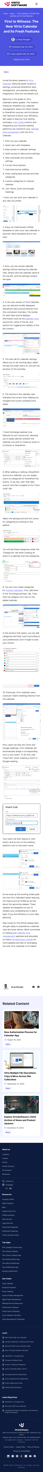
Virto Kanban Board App (11, 1259)
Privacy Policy (9, 1447)
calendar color (32, 319)
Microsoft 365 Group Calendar (15, 1406)
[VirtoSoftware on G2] (17, 1456)
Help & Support (7, 1203)
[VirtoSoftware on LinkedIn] (8, 1456)
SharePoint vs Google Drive (14, 1356)
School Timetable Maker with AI (16, 1369)
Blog (12, 13)
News (6, 72)
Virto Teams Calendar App (11, 1255)
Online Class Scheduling (11, 1311)
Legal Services (7, 1223)
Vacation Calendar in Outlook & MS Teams (19, 1342)
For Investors (6, 1170)
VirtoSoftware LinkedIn (22, 939)
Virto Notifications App (10, 1267)
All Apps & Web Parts (9, 1271)
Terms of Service (33, 1447)
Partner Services (8, 1166)
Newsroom (6, 1174)
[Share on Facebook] (34, 987)
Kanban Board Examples (13, 1387)
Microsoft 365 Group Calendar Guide (18, 1346)
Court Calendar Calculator (11, 1315)
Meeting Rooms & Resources (12, 1303)
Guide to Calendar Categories (15, 1364)
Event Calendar (7, 1291)
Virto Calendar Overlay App (12, 1247)
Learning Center (8, 1199)
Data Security (7, 1219)
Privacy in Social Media (21, 1451)
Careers (5, 1158)
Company (5, 1154)
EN (10, 1188)
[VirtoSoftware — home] (21, 1425)
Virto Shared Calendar (10, 1251)
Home (6, 13)
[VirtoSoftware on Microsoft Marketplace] (12, 1456)
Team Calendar (7, 1283)
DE (7, 1188)
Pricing (4, 1162)
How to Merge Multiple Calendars (16, 1350)
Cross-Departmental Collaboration (16, 1379)
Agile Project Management (11, 1299)
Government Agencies (10, 1227)
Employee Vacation (9, 1287)
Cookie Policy (20, 1447)
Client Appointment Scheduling (13, 1319)
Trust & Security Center (10, 1235)
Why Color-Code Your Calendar (15, 1337)
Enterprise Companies (10, 1231)
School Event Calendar (10, 1307)
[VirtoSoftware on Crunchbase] (26, 1456)
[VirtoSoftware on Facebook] (34, 1456)
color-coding (19, 122)
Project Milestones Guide (13, 1383)
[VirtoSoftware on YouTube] (30, 1456)
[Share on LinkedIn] (38, 987)
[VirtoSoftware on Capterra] (21, 1456)
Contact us (9, 1181)
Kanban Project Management (12, 1295)
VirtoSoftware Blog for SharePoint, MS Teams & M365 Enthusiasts (21, 1411)
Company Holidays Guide (13, 1360)
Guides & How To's (9, 1211)
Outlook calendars (14, 590)
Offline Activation (8, 1215)
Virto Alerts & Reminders (11, 1263)
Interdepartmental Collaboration (16, 1374)
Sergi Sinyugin (17, 987)
